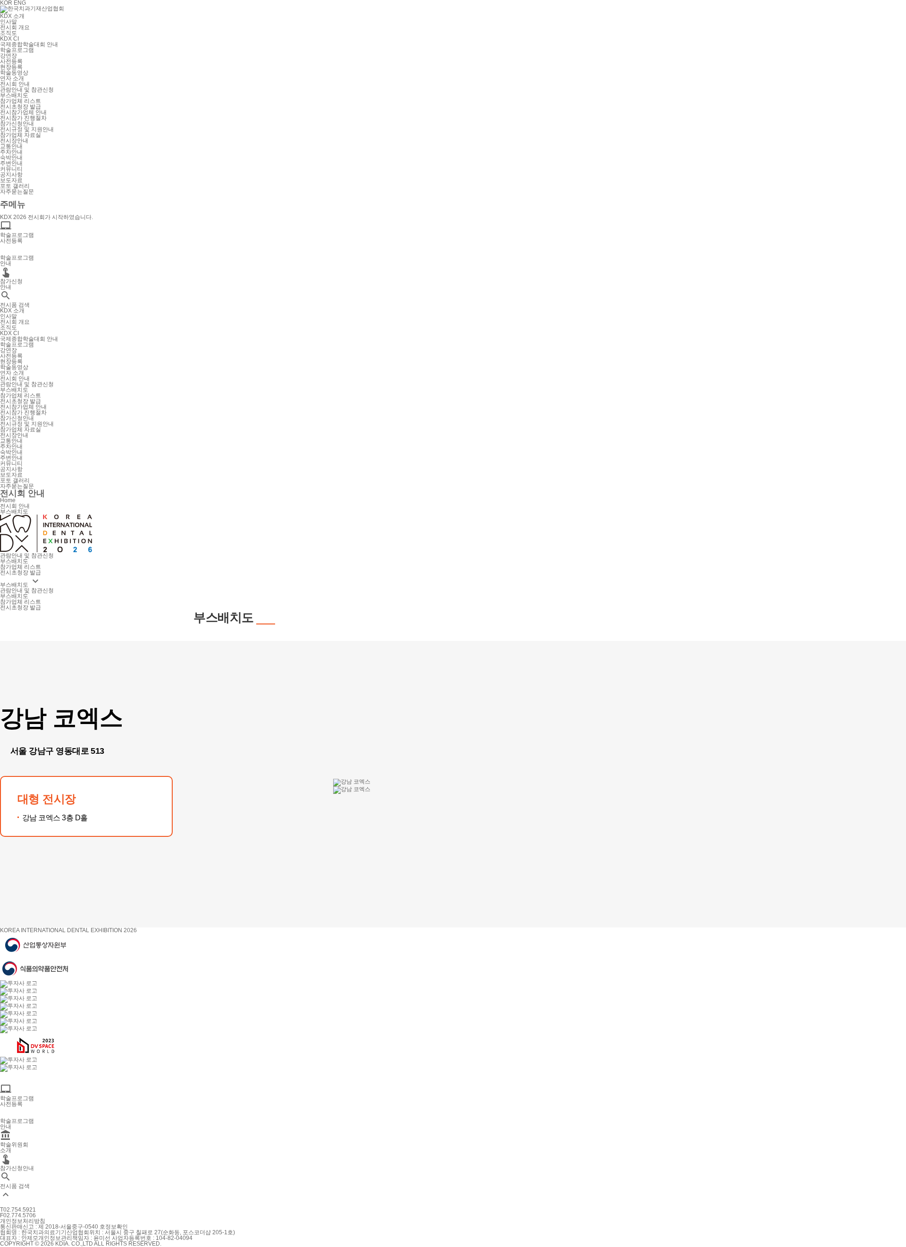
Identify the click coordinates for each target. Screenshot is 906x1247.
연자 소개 (12, 78)
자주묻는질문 (17, 191)
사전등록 (11, 61)
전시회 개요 (15, 27)
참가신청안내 (17, 123)
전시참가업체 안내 (23, 112)
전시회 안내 (15, 84)
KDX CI (9, 38)
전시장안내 (14, 140)
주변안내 (11, 163)
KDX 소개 (12, 16)
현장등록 (11, 67)
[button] (4, 862)
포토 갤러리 (15, 186)
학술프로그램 (17, 50)
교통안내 (11, 146)
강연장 (8, 55)
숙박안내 (11, 157)
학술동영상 (14, 72)
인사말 (8, 21)
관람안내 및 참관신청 (27, 89)
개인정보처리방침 (22, 1221)
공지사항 (11, 174)
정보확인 (116, 1226)
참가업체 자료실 (20, 135)
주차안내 (11, 152)
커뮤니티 (11, 169)
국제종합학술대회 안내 (29, 44)
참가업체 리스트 (20, 101)
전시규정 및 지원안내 (27, 129)
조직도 (8, 33)
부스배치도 (14, 95)
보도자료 (11, 180)
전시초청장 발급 (20, 106)
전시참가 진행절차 (23, 118)
